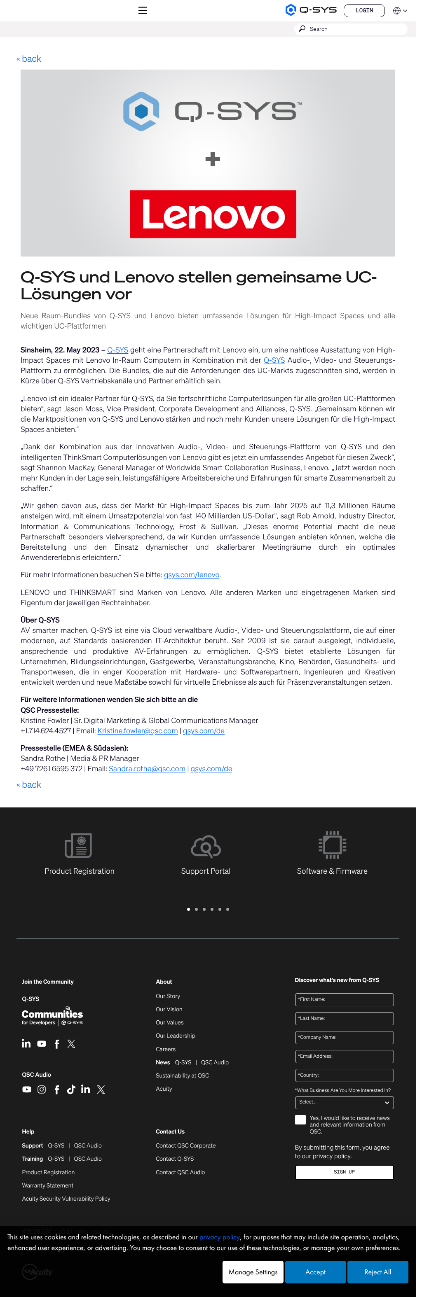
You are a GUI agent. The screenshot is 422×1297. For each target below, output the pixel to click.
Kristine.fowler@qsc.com (138, 731)
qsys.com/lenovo (191, 575)
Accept (315, 1272)
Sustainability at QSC (182, 1076)
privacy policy (331, 1156)
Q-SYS (117, 350)
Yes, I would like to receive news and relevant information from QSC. (350, 1125)
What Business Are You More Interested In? (343, 1091)
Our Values (169, 1023)
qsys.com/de (204, 731)
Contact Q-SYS (175, 1159)
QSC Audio (36, 1078)
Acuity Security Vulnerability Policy (66, 1199)
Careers (166, 1049)
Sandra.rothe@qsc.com (147, 769)
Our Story (168, 996)
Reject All (378, 1272)
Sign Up (344, 1172)
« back (28, 59)
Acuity (164, 1089)
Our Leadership (175, 1036)
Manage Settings (252, 1272)
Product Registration (48, 1173)
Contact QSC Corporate (186, 1146)
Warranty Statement (47, 1186)
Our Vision (169, 1009)
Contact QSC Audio (180, 1173)
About (164, 982)
